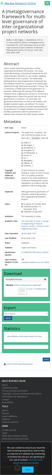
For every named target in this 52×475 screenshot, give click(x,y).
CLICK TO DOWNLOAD (36, 289)
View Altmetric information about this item (24, 336)
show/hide (36, 138)
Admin (46, 359)
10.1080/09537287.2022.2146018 (34, 252)
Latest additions (9, 416)
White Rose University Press (15, 438)
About (5, 384)
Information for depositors (15, 396)
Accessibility (7, 402)
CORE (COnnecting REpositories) (19, 364)
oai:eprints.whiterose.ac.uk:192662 (35, 262)
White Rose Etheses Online (14, 435)
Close (27, 469)
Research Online (20, 3)
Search (5, 410)
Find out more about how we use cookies (28, 461)
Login (4, 433)
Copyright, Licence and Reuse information (22, 393)
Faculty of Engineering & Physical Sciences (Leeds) (34, 223)
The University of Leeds (31, 221)
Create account (9, 430)
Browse (5, 413)
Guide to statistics (10, 422)
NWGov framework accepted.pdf (27, 285)
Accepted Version (14, 279)
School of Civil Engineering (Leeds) (34, 227)
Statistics (6, 419)
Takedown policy (10, 387)
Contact (5, 399)
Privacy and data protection (15, 390)
